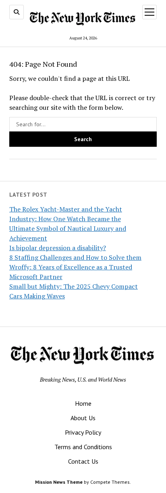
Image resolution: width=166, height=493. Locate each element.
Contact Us (83, 461)
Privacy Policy (83, 432)
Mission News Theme (59, 482)
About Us (83, 418)
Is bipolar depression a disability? (57, 247)
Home (83, 403)
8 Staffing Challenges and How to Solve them (75, 257)
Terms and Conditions (83, 447)
